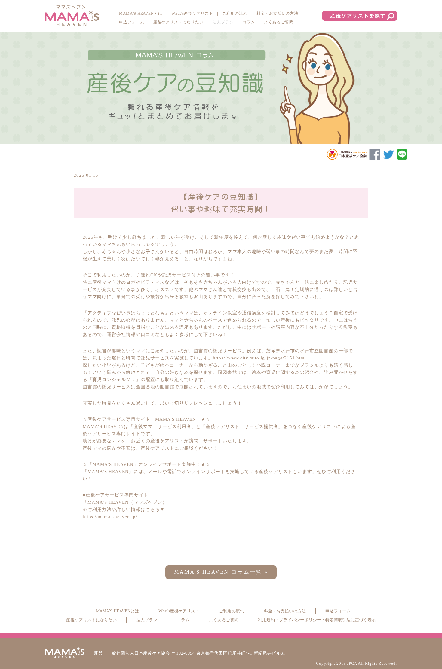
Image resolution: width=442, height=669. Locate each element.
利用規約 (266, 620)
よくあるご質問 (278, 22)
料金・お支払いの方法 (277, 13)
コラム (249, 22)
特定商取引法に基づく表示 (350, 620)
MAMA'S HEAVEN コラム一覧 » (221, 572)
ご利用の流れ (234, 13)
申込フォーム (131, 22)
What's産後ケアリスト (192, 13)
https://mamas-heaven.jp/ (110, 516)
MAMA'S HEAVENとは (140, 13)
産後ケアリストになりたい (178, 22)
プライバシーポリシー (300, 620)
